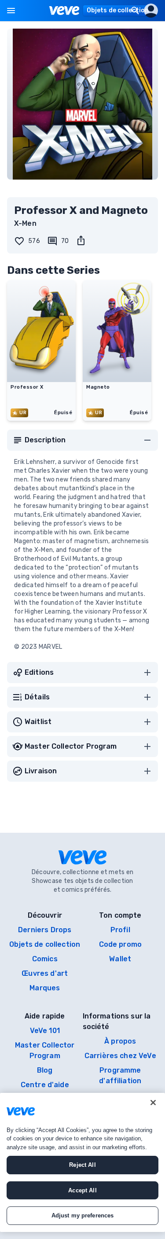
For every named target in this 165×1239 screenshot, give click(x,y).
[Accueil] (64, 10)
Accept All (82, 1190)
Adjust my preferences (82, 1215)
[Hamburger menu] (11, 10)
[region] (82, 1162)
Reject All (82, 1165)
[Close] (153, 1102)
